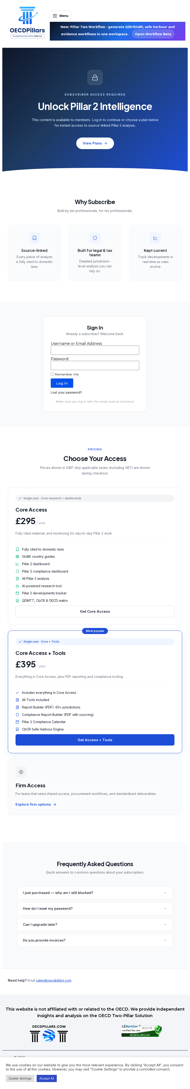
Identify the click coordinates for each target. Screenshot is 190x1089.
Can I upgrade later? (40, 924)
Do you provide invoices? (44, 940)
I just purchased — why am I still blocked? (58, 892)
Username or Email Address (76, 344)
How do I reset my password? (48, 908)
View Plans (92, 143)
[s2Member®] (141, 1035)
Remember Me (66, 374)
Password (60, 359)
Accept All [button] (46, 1078)
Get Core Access (95, 611)
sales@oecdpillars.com (53, 980)
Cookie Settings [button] (20, 1078)
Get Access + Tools (95, 740)
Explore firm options (33, 804)
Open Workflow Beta (153, 34)
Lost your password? (66, 392)
